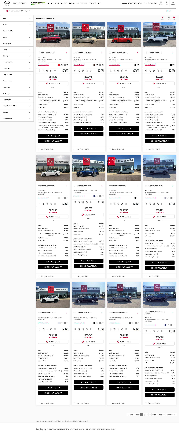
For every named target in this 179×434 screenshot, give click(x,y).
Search (168, 11)
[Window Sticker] (66, 70)
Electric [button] (64, 3)
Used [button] (57, 3)
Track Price (54, 83)
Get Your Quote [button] (53, 136)
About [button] (100, 3)
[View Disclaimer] (55, 71)
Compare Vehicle (47, 149)
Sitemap (104, 429)
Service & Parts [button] (81, 3)
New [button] (52, 3)
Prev (137, 415)
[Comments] (63, 70)
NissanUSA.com (111, 429)
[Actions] (66, 52)
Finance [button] (71, 3)
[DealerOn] (41, 429)
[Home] (48, 3)
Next (154, 415)
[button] (68, 34)
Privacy (99, 429)
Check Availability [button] (53, 141)
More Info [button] (92, 3)
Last (161, 415)
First (130, 415)
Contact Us (93, 429)
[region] (53, 111)
